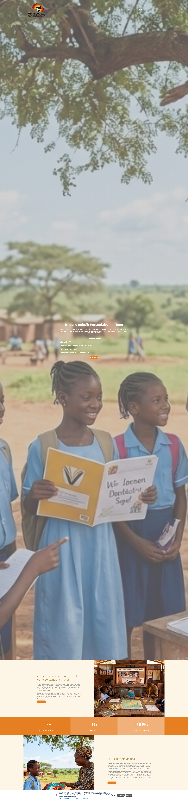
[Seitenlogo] (36, 10)
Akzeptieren (121, 795)
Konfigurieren (84, 798)
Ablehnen (129, 795)
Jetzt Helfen (94, 357)
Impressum (75, 798)
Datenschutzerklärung (64, 798)
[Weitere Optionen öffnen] (160, 9)
